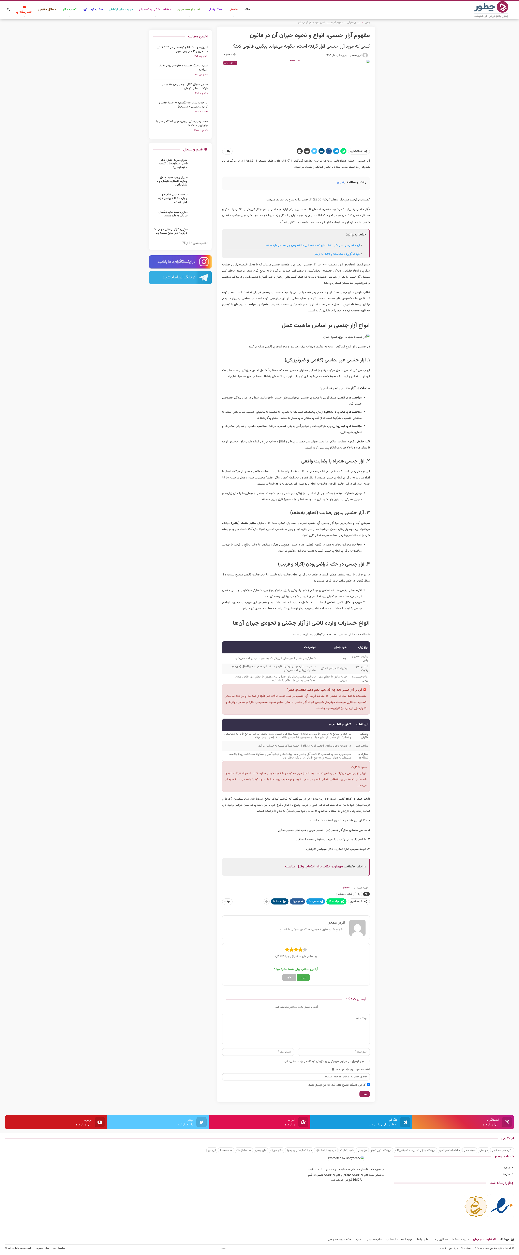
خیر (288, 977)
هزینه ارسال (469, 1150)
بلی (303, 977)
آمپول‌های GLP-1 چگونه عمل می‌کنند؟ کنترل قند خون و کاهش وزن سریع (182, 49)
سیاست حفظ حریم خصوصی (344, 1239)
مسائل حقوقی (47, 9)
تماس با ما (423, 1239)
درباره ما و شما (460, 1239)
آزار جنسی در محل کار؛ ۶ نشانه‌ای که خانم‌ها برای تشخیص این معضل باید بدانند (312, 245)
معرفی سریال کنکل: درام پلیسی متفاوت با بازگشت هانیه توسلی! (185, 86)
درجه (507, 1168)
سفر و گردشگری (93, 9)
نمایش (340, 182)
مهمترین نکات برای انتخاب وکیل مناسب (314, 866)
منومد (506, 1174)
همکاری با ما (440, 1239)
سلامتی (233, 9)
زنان (358, 894)
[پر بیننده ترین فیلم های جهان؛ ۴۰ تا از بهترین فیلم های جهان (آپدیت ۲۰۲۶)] (199, 199)
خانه (247, 9)
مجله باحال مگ (243, 1150)
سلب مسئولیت (373, 1239)
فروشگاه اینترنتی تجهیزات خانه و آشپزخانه (415, 1150)
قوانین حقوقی (345, 894)
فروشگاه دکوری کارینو (381, 1150)
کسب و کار (69, 9)
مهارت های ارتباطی (121, 9)
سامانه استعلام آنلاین (449, 1150)
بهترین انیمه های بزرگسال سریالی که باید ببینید (173, 214)
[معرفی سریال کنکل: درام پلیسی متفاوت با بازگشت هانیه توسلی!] (199, 164)
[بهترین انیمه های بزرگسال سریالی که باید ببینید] (199, 216)
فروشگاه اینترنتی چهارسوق (299, 1150)
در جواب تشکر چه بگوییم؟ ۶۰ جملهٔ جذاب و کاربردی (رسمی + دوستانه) (183, 105)
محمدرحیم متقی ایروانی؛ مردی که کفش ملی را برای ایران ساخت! (182, 123)
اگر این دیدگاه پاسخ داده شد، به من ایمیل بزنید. (337, 1085)
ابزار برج (212, 1150)
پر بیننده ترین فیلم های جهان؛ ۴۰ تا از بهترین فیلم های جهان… (173, 198)
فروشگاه (504, 1239)
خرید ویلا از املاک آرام (326, 1150)
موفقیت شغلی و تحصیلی (155, 9)
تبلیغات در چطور (482, 1239)
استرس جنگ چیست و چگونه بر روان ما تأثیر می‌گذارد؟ (183, 68)
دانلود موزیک (276, 1150)
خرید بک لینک (347, 1150)
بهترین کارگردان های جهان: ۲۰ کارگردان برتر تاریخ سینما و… (170, 231)
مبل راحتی (362, 1150)
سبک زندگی (215, 9)
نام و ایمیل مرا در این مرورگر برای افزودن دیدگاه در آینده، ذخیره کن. (324, 1061)
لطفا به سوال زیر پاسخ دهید (352, 1069)
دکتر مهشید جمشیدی (502, 1150)
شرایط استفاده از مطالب (399, 1239)
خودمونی (483, 1150)
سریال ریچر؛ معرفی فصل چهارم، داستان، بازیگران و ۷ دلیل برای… (172, 181)
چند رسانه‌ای (24, 12)
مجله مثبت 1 (226, 1150)
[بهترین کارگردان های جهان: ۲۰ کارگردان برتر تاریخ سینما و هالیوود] (199, 234)
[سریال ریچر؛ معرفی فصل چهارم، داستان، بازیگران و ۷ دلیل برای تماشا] (199, 182)
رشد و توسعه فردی (189, 9)
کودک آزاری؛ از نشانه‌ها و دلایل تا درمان (337, 254)
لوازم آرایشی (260, 1150)
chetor (346, 888)
